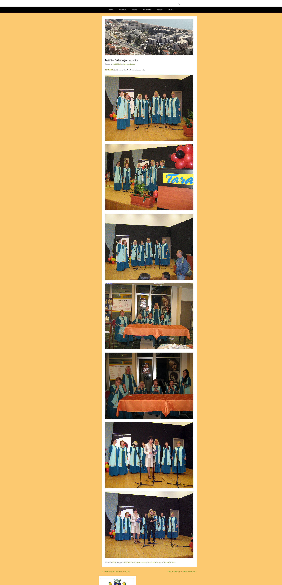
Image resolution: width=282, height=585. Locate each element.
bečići (125, 562)
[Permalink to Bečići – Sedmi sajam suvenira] (149, 37)
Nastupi (134, 9)
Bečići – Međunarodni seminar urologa (182, 571)
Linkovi (170, 9)
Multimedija (147, 9)
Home (111, 9)
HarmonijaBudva (129, 64)
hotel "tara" (131, 562)
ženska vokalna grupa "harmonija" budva (161, 562)
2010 (114, 562)
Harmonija (122, 9)
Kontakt (159, 9)
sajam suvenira (141, 562)
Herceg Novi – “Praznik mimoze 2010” (116, 571)
